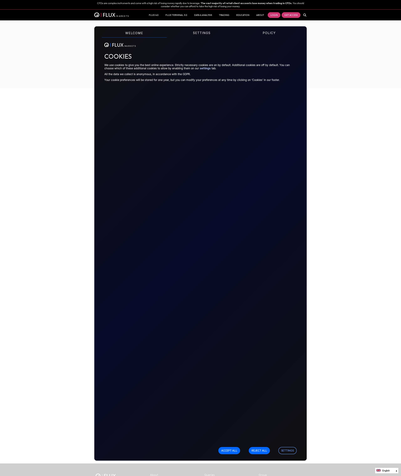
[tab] (133, 36)
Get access (291, 14)
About (260, 14)
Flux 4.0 (154, 14)
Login (274, 14)
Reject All (259, 450)
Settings (287, 450)
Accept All (229, 450)
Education (242, 14)
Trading (224, 14)
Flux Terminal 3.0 (176, 14)
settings (205, 68)
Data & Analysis (203, 14)
